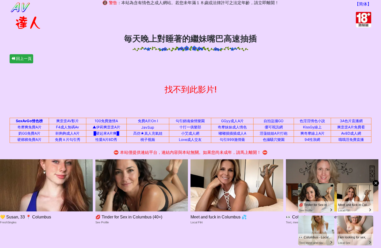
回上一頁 (23, 58)
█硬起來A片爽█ (106, 133)
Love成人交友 (190, 139)
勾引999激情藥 (232, 139)
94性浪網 (312, 139)
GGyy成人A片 (232, 121)
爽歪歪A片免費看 (351, 127)
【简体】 (363, 3)
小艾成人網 (190, 133)
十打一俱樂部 (190, 127)
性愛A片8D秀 (106, 139)
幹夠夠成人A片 (67, 133)
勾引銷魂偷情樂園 (190, 121)
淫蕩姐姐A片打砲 (273, 133)
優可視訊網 (274, 127)
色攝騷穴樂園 (274, 139)
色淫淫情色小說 (312, 121)
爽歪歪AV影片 (67, 121)
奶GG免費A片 (29, 133)
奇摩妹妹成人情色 (232, 127)
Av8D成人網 (351, 133)
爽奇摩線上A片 (312, 133)
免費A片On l (148, 121)
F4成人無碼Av (67, 127)
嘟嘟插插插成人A (232, 133)
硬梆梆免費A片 (29, 139)
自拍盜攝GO (274, 121)
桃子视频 (147, 139)
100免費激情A (106, 121)
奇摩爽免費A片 (29, 127)
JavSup (147, 127)
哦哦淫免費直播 (351, 139)
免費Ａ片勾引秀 (67, 139)
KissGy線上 (312, 127)
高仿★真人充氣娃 (148, 133)
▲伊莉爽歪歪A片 (106, 127)
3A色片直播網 (351, 121)
